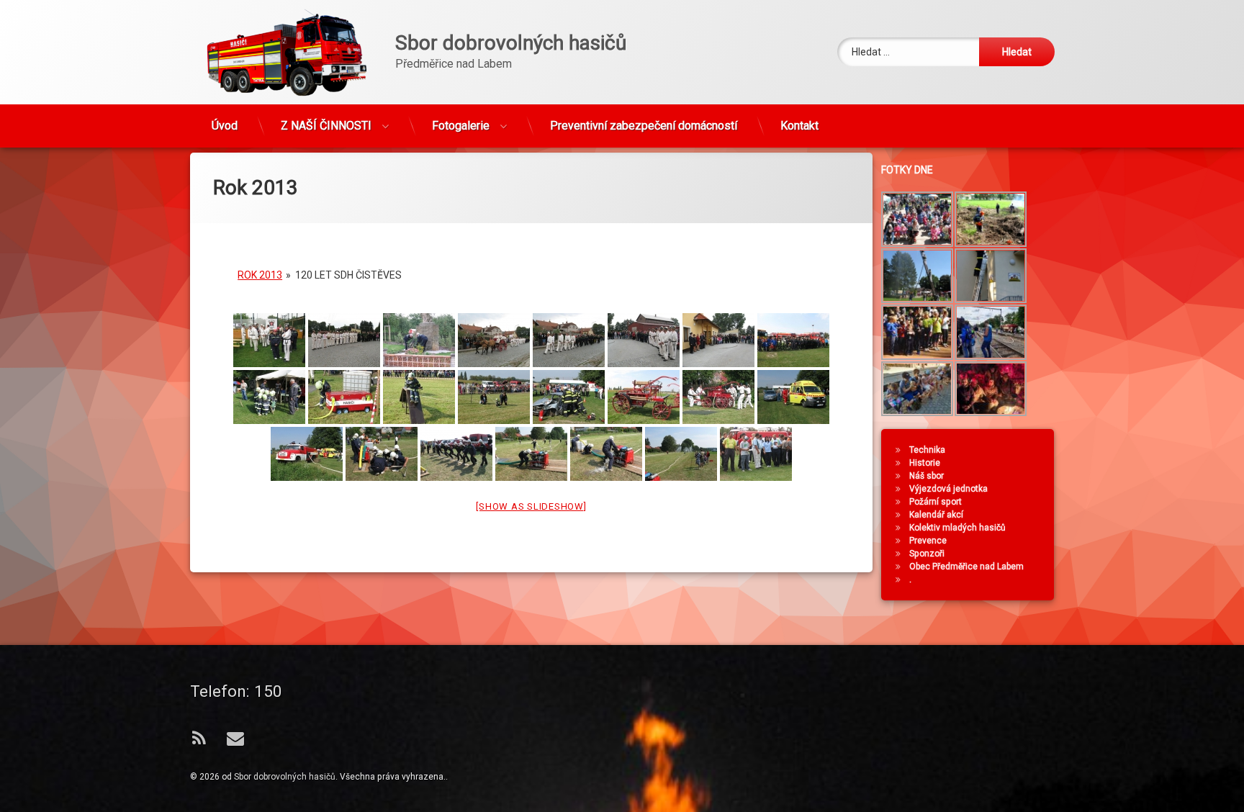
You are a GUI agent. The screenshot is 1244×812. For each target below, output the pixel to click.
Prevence (928, 541)
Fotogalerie (461, 125)
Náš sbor (926, 476)
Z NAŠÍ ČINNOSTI (326, 125)
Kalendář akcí (936, 515)
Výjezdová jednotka (948, 489)
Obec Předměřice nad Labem (966, 566)
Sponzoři (927, 554)
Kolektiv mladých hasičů (957, 528)
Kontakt (799, 125)
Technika (927, 450)
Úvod (225, 125)
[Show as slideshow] (531, 506)
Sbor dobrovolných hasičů (284, 777)
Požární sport (935, 502)
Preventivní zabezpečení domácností (643, 125)
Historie (924, 463)
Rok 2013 (260, 275)
